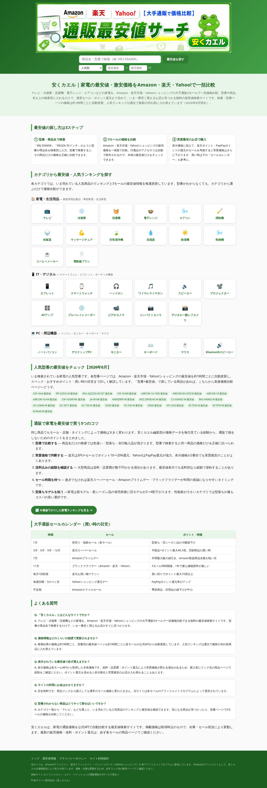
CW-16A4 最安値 (42, 393)
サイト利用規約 (99, 758)
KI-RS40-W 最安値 (42, 411)
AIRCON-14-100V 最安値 (154, 393)
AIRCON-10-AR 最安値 (45, 399)
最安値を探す (175, 59)
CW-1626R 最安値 (126, 393)
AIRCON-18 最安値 (217, 393)
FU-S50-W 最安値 (133, 405)
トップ (35, 758)
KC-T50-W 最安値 (91, 405)
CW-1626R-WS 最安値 (73, 399)
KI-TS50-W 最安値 (198, 405)
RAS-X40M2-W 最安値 (210, 399)
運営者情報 (49, 758)
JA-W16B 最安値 (98, 399)
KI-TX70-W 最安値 (222, 405)
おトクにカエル (52, 774)
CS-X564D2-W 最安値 (182, 399)
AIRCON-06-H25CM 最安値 (187, 393)
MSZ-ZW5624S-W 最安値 (152, 399)
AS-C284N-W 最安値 (44, 405)
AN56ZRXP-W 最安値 (123, 399)
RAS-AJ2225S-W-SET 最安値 (97, 393)
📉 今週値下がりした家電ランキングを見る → (63, 510)
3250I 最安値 (112, 405)
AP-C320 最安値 (175, 405)
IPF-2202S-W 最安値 (66, 393)
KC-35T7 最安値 (68, 405)
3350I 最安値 (154, 405)
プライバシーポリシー (73, 758)
